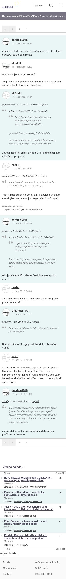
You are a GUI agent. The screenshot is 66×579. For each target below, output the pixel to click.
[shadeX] (6, 65)
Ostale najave (29, 515)
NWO (25, 544)
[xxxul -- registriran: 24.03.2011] (6, 358)
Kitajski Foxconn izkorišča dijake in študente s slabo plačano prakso (25, 537)
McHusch (8, 483)
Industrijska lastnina (32, 501)
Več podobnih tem (9, 553)
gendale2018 (19, 40)
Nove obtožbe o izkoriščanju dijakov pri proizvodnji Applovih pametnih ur (28, 479)
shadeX (16, 63)
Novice (17, 486)
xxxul (15, 356)
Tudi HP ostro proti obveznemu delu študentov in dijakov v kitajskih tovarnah (28, 508)
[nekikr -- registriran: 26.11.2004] (6, 166)
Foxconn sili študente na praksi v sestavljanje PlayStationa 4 (24, 493)
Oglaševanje (41, 567)
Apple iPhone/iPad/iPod (34, 486)
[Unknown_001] (6, 312)
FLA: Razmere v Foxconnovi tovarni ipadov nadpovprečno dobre (25, 522)
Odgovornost (9, 567)
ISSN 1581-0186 (43, 573)
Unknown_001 (21, 311)
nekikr (12, 111)
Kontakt (7, 573)
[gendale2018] (6, 41)
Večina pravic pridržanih (47, 562)
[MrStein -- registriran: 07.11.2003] (6, 95)
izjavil (44, 104)
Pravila (6, 562)
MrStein (16, 93)
